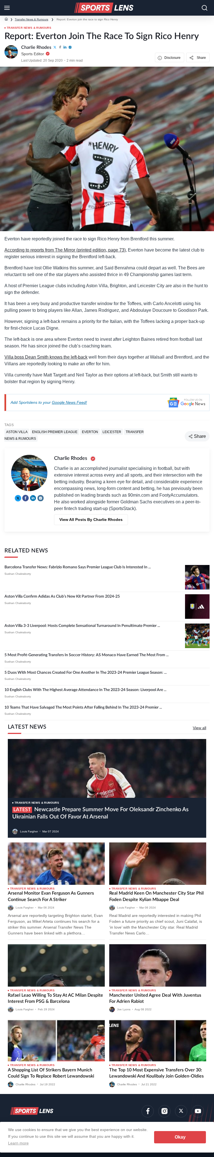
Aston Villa (17, 432)
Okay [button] (180, 1137)
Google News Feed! (69, 402)
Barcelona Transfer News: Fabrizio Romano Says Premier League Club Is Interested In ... (77, 567)
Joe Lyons (123, 1009)
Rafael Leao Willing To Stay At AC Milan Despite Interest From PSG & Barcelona (55, 998)
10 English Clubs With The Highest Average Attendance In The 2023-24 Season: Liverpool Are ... (85, 690)
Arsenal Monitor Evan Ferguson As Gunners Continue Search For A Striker (51, 896)
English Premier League (54, 432)
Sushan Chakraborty (17, 573)
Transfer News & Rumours (31, 19)
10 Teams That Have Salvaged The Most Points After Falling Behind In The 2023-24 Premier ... (83, 707)
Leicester (112, 432)
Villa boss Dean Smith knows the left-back (45, 357)
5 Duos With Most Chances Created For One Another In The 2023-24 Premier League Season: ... (85, 673)
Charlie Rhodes (25, 1084)
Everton (90, 432)
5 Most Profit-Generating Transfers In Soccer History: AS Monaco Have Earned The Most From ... (86, 655)
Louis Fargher (29, 831)
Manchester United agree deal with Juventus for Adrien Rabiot (155, 998)
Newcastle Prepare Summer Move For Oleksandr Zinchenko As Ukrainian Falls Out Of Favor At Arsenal (100, 813)
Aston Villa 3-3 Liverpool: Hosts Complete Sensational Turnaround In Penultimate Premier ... (82, 626)
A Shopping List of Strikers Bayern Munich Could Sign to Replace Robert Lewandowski (51, 1073)
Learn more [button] (18, 1143)
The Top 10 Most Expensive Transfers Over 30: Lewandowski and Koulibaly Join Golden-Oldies (156, 1073)
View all (199, 728)
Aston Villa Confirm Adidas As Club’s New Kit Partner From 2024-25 (62, 596)
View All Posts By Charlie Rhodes (91, 519)
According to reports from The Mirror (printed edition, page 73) (65, 250)
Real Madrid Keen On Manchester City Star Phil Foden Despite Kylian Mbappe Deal (156, 896)
